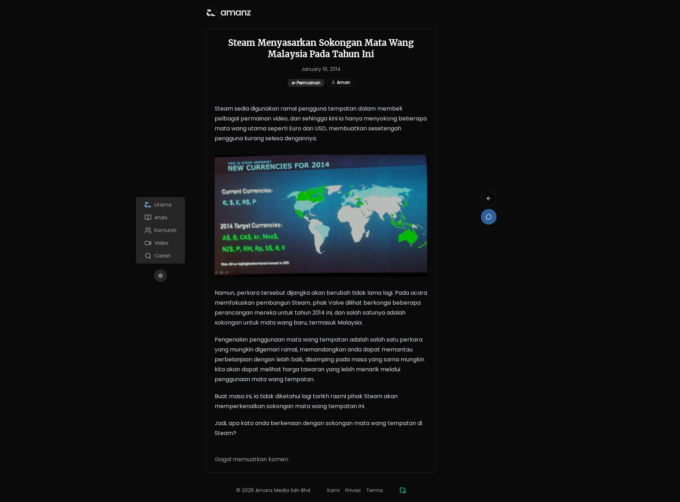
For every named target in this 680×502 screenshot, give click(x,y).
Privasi (353, 490)
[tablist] (160, 230)
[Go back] (489, 198)
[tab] (160, 204)
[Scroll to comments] (489, 217)
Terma (374, 490)
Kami (333, 490)
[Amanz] (403, 490)
